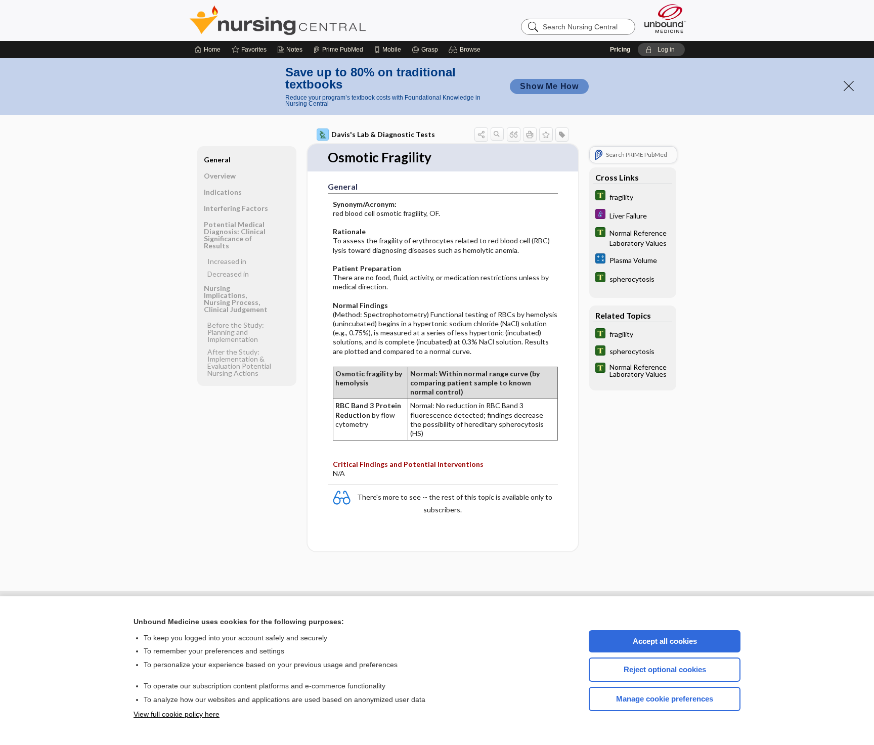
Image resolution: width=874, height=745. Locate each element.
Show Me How (549, 86)
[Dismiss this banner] (849, 86)
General (217, 159)
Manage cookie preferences (664, 698)
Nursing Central (315, 20)
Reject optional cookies (665, 669)
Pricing (620, 49)
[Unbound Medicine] (665, 18)
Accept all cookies (665, 641)
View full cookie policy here (177, 714)
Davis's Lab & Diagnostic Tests (383, 134)
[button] (466, 49)
